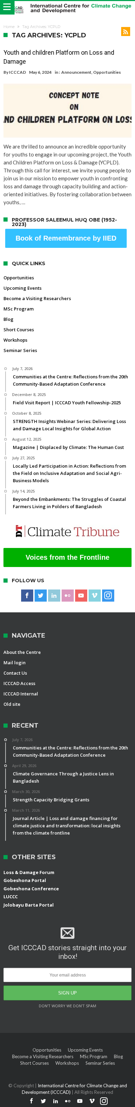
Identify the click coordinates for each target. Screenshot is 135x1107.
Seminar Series (20, 350)
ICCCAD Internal (20, 694)
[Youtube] (81, 596)
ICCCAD (17, 72)
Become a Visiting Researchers (37, 298)
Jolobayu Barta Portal (28, 905)
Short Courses (18, 329)
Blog (8, 319)
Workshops (15, 340)
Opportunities (107, 72)
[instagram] (108, 596)
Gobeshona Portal (24, 880)
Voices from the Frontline (67, 557)
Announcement (76, 72)
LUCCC (10, 896)
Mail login (14, 662)
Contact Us (15, 673)
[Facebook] (27, 596)
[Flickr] (68, 596)
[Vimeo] (95, 596)
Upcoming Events (22, 288)
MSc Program (18, 309)
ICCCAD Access (19, 683)
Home (9, 26)
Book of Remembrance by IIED (66, 238)
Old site (11, 704)
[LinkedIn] (54, 596)
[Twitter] (41, 596)
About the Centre (22, 652)
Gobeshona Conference (31, 888)
